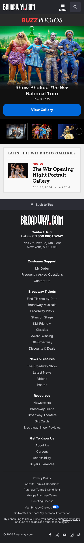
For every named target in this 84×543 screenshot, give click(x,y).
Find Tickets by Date (42, 299)
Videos (42, 379)
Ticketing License (42, 501)
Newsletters (42, 403)
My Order (42, 268)
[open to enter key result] (75, 7)
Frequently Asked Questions (42, 274)
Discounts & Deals (42, 348)
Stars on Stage (42, 317)
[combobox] (73, 7)
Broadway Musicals (42, 305)
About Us (42, 445)
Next (79, 131)
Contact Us (40, 232)
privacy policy (71, 519)
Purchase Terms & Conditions (42, 489)
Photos (42, 385)
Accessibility (42, 458)
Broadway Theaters (42, 415)
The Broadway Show (42, 366)
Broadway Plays (42, 311)
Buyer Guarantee (42, 464)
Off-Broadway (42, 342)
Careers (42, 451)
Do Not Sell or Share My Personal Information (42, 513)
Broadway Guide (42, 409)
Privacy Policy (42, 478)
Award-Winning (42, 336)
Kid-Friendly (42, 323)
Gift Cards (42, 421)
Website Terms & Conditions (42, 484)
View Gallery (42, 110)
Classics (42, 329)
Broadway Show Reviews (42, 427)
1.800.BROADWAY (49, 236)
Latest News (42, 372)
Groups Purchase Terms (42, 495)
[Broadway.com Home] (19, 7)
